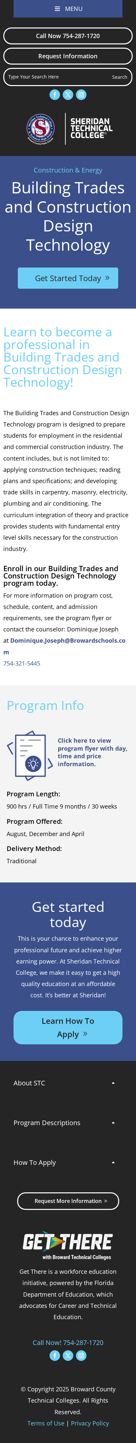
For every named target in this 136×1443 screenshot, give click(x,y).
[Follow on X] (68, 94)
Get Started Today (68, 278)
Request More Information (68, 1201)
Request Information (67, 56)
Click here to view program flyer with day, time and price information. (92, 752)
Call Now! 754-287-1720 (68, 1342)
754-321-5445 (21, 663)
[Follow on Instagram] (81, 94)
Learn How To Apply (68, 1027)
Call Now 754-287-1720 (68, 36)
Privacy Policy (90, 1423)
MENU (74, 9)
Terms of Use (45, 1423)
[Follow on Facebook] (55, 94)
